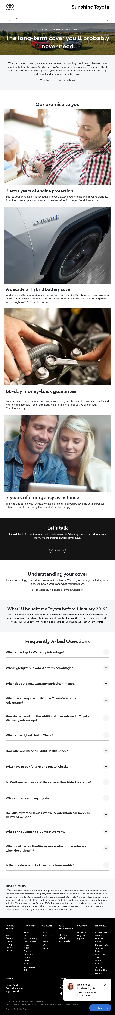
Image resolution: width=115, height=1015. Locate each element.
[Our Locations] (16, 19)
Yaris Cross (29, 954)
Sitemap (23, 1004)
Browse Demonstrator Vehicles (102, 944)
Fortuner (28, 951)
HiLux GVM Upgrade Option (82, 935)
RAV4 (26, 932)
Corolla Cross (27, 959)
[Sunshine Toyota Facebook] (62, 993)
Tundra (44, 941)
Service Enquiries (14, 988)
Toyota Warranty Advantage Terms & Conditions (57, 589)
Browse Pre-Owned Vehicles (101, 935)
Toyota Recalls (13, 991)
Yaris (8, 934)
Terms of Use (46, 1004)
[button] (106, 19)
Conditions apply (88, 200)
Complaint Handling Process (65, 1004)
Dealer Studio (23, 1009)
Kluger (27, 963)
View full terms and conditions (57, 79)
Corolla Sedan (9, 949)
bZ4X (26, 935)
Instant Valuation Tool (100, 954)
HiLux (44, 932)
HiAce (44, 944)
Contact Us (57, 550)
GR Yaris (63, 934)
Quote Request (99, 962)
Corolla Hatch (9, 939)
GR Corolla (64, 941)
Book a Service (13, 984)
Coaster (45, 947)
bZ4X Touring (30, 938)
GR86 (62, 937)
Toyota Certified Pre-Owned (101, 969)
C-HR (26, 947)
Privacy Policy (34, 1004)
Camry (9, 944)
